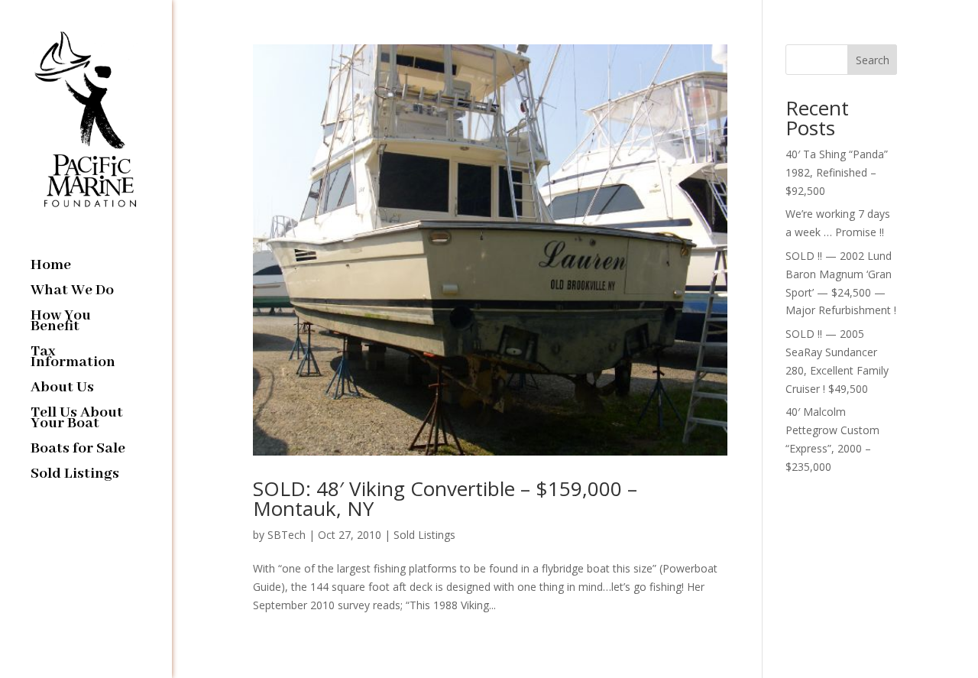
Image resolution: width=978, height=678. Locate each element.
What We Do (72, 292)
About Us (62, 389)
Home (51, 267)
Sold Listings (75, 476)
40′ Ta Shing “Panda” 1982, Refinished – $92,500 (836, 172)
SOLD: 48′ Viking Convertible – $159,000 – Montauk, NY (445, 498)
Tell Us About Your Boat (77, 420)
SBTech (286, 534)
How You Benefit (61, 323)
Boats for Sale (78, 450)
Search (872, 60)
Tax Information (73, 358)
